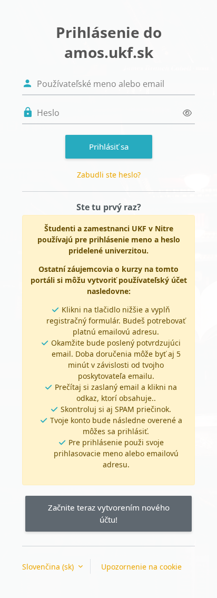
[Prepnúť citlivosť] (187, 113)
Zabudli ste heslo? (109, 175)
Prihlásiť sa (109, 146)
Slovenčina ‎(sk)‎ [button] (49, 567)
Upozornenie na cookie (141, 567)
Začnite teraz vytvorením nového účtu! (109, 513)
